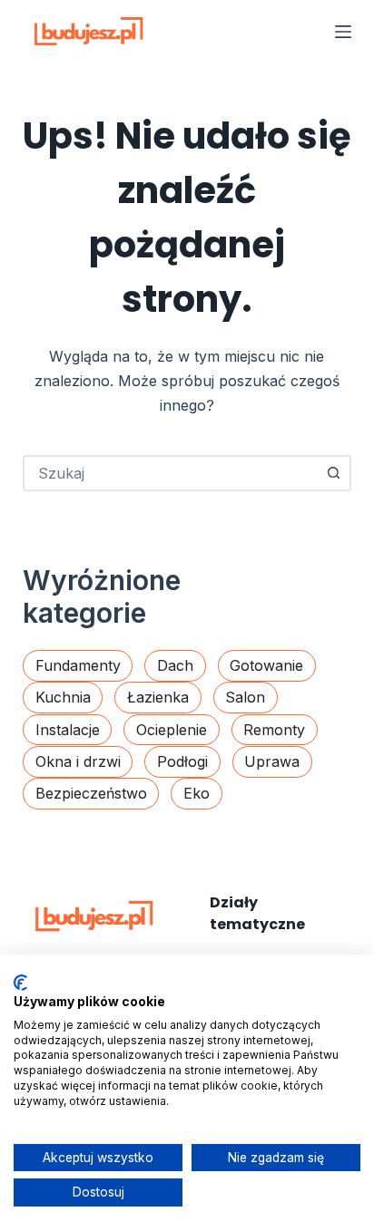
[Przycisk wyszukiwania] (333, 473)
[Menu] (343, 32)
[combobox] (171, 473)
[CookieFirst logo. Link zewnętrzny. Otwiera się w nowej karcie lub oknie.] (20, 982)
